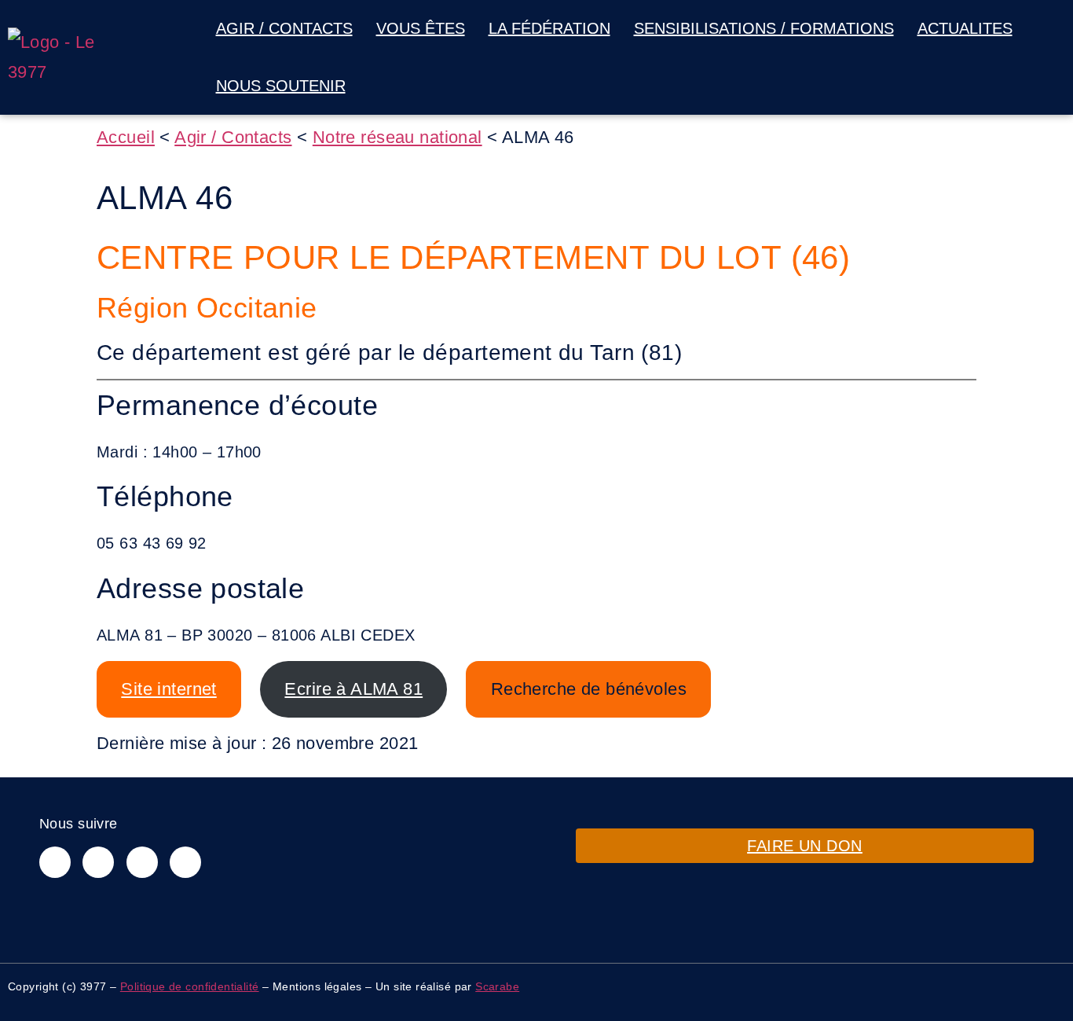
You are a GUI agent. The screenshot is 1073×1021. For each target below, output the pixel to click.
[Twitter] (142, 862)
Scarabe (497, 986)
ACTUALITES (965, 28)
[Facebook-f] (55, 862)
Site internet (168, 689)
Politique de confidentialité (189, 986)
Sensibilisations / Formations (764, 28)
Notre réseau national (397, 137)
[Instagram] (98, 862)
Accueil (126, 137)
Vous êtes (420, 28)
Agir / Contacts (284, 28)
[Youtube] (185, 862)
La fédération (549, 28)
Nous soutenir (281, 85)
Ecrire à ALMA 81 (353, 689)
